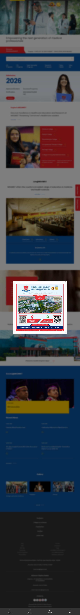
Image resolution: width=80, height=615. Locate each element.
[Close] (66, 281)
